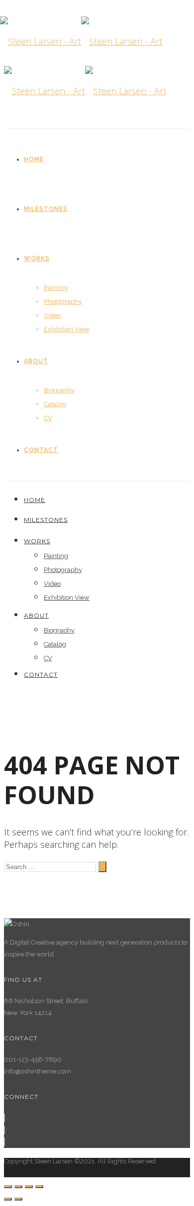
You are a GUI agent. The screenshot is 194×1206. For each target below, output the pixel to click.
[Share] (18, 1186)
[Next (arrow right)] (18, 1199)
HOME (34, 159)
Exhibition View (67, 329)
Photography (63, 301)
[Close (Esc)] (8, 1186)
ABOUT (36, 361)
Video (52, 315)
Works (37, 258)
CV (48, 418)
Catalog (55, 404)
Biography (59, 390)
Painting (56, 287)
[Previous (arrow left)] (8, 1199)
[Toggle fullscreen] (29, 1186)
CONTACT (41, 449)
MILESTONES (46, 208)
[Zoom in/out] (39, 1186)
